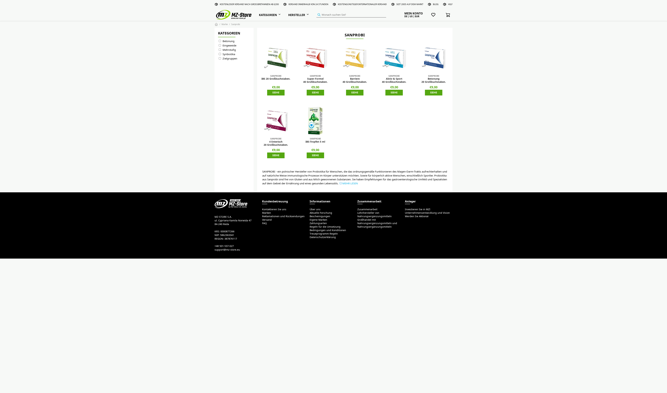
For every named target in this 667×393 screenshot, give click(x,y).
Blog (436, 4)
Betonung (228, 41)
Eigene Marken (318, 220)
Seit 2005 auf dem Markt (409, 4)
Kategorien (268, 15)
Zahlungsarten (318, 223)
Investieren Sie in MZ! (417, 209)
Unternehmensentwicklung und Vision (427, 213)
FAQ (264, 223)
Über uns (315, 209)
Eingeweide (229, 45)
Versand (267, 220)
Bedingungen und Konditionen (328, 230)
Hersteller (296, 15)
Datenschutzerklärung (323, 237)
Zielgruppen (230, 58)
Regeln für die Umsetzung (325, 227)
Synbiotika (229, 54)
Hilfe (451, 4)
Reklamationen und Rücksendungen (283, 216)
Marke (225, 24)
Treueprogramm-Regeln (324, 233)
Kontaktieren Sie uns (274, 209)
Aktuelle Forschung (321, 213)
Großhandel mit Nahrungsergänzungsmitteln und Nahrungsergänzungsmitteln (377, 223)
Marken (266, 213)
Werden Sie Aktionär (417, 216)
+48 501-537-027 (224, 246)
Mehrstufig (229, 50)
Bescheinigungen (320, 216)
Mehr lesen (350, 183)
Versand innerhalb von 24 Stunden (308, 4)
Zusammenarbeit (367, 209)
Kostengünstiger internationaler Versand (362, 4)
